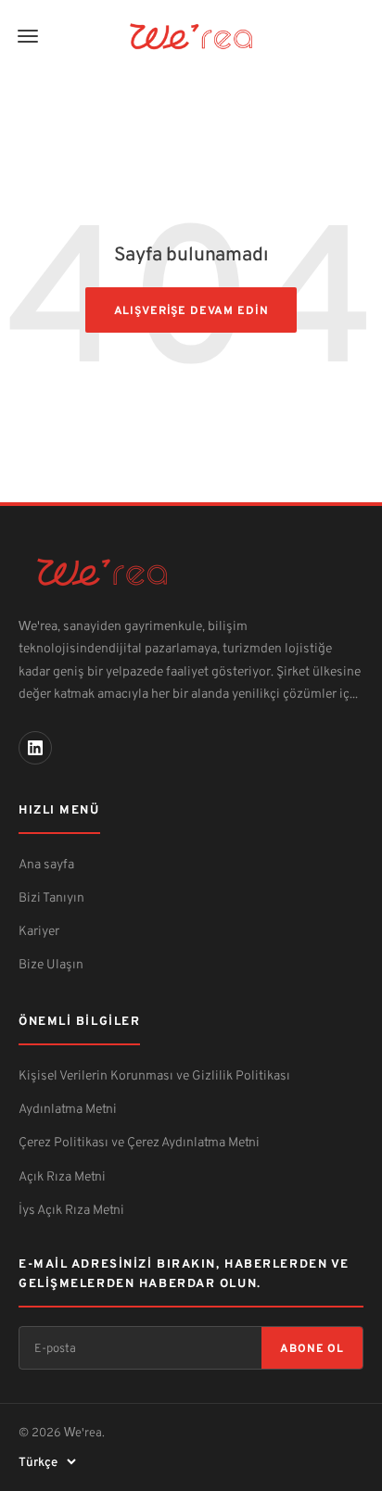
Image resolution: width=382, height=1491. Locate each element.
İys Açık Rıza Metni (71, 1209)
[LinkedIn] (35, 747)
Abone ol (312, 1348)
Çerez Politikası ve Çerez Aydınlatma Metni (139, 1141)
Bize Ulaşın (51, 963)
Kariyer (39, 930)
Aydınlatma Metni (68, 1108)
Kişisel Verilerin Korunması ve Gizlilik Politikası (154, 1074)
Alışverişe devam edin (191, 310)
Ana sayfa (46, 863)
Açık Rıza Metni (62, 1175)
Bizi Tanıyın (51, 896)
